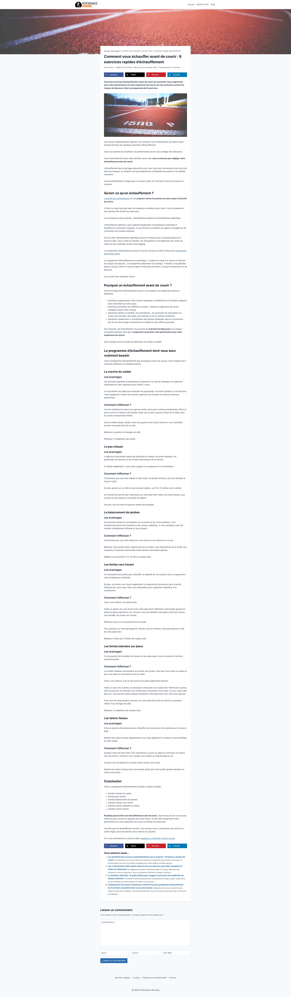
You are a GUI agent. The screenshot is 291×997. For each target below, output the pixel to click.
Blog (213, 4)
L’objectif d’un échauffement (117, 198)
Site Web (167, 953)
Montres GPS (203, 4)
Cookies (136, 978)
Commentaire (108, 922)
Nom (104, 953)
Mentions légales (122, 978)
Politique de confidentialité (154, 978)
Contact (172, 978)
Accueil (191, 4)
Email (135, 953)
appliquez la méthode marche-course (158, 838)
